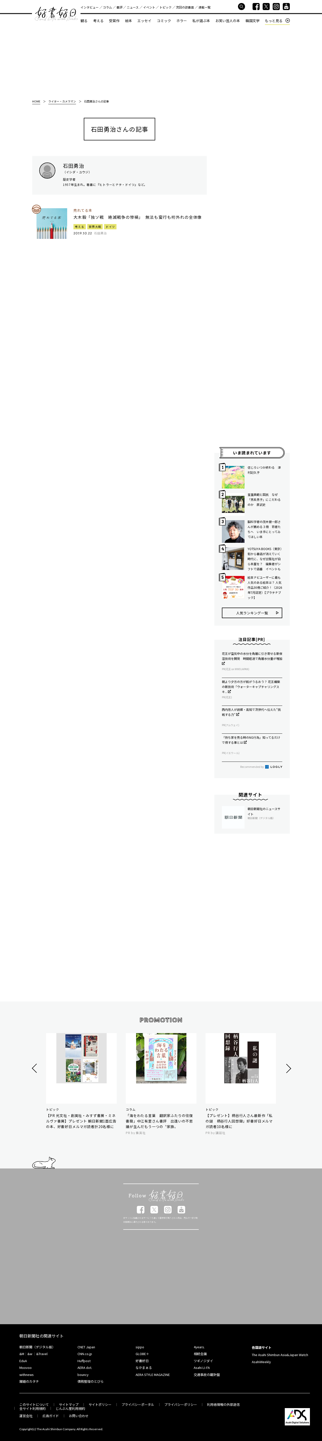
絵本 (128, 20)
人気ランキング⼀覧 (252, 612)
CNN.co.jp (84, 1353)
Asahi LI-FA (202, 1367)
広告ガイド (51, 1415)
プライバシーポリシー (180, 1404)
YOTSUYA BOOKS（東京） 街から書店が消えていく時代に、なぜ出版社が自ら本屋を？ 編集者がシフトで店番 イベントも (265, 559)
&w (29, 1353)
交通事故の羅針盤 (207, 1374)
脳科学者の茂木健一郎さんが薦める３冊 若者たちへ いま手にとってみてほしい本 (264, 529)
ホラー (181, 20)
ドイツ (110, 227)
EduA (23, 1360)
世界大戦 (95, 227)
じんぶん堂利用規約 (70, 1408)
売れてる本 (83, 210)
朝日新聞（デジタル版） (37, 1347)
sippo (140, 1347)
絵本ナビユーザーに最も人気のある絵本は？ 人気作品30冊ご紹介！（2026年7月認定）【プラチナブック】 (265, 587)
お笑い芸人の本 (227, 20)
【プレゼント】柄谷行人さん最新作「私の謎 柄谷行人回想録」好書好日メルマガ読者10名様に (239, 1121)
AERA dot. (84, 1367)
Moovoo (25, 1367)
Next (288, 1068)
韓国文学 (253, 20)
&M (21, 1353)
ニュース (133, 7)
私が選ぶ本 (201, 20)
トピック (165, 7)
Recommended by (252, 767)
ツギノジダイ (203, 1360)
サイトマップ (68, 1404)
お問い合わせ (79, 1415)
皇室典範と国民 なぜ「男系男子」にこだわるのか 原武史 (264, 499)
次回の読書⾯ (185, 7)
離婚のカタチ (29, 1381)
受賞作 (114, 20)
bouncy (83, 1374)
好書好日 (56, 14)
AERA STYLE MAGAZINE (153, 1374)
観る (84, 20)
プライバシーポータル (138, 1404)
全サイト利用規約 (32, 1408)
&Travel (42, 1353)
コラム (107, 7)
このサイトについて (34, 1404)
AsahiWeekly (261, 1361)
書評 (119, 7)
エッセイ (144, 20)
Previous (35, 1068)
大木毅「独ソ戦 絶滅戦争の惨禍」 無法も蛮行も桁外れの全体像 (137, 217)
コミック (164, 20)
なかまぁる (144, 1367)
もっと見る (274, 21)
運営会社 (25, 1415)
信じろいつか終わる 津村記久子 (264, 469)
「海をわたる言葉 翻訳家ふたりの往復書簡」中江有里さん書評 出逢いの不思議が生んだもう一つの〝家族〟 (159, 1121)
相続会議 (200, 1353)
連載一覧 (204, 7)
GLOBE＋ (142, 1353)
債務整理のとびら (90, 1381)
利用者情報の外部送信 (223, 1404)
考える (98, 20)
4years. (199, 1347)
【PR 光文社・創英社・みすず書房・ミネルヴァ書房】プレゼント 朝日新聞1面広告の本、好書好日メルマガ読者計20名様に (81, 1121)
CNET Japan (86, 1347)
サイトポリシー (100, 1404)
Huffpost (84, 1360)
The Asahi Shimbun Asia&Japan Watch (280, 1354)
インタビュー (89, 7)
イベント (149, 7)
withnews (26, 1374)
